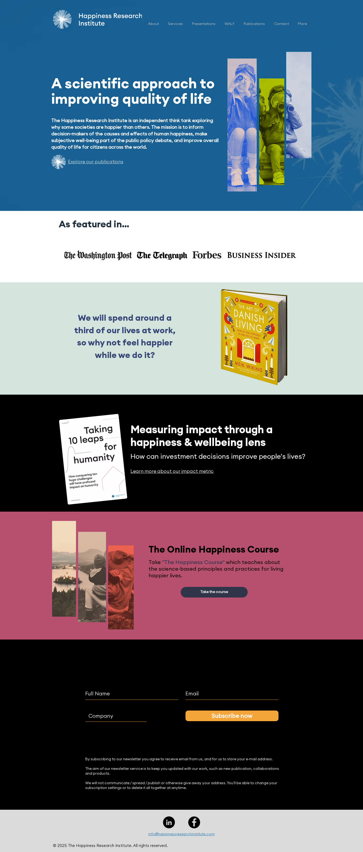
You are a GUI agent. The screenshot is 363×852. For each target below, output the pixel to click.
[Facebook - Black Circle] (194, 822)
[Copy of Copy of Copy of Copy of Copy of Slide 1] (194, 268)
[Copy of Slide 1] (169, 268)
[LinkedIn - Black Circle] (169, 822)
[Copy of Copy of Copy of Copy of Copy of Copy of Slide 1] (200, 268)
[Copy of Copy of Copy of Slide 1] (182, 268)
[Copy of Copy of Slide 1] (175, 267)
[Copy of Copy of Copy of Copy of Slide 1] (188, 268)
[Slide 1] (163, 268)
